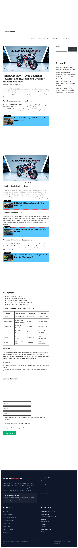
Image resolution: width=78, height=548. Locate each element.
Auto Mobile (42, 39)
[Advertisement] (39, 13)
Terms (39, 541)
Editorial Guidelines (8, 514)
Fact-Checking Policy (9, 517)
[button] (73, 38)
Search (58, 46)
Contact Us (65, 39)
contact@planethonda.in (48, 516)
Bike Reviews (45, 496)
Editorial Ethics (7, 523)
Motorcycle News (46, 484)
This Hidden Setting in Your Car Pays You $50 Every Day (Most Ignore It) (65, 83)
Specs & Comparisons (47, 499)
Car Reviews (45, 493)
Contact (35, 544)
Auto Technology (46, 490)
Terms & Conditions (9, 529)
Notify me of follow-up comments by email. (17, 423)
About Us (55, 39)
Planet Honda (9, 31)
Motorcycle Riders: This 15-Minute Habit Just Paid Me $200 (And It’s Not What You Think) (65, 90)
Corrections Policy (8, 520)
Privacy (35, 541)
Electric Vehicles (46, 487)
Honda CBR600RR (10, 364)
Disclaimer (6, 532)
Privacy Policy (7, 526)
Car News (44, 481)
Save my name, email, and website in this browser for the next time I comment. (25, 418)
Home (33, 39)
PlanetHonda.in (45, 521)
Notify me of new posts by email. (14, 428)
